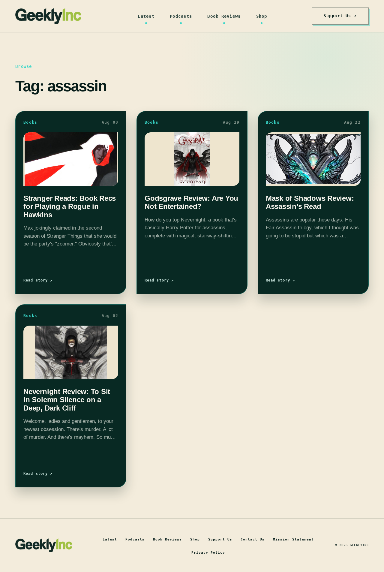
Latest (146, 16)
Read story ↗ (37, 280)
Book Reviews (224, 16)
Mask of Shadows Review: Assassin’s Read (310, 202)
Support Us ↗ (340, 16)
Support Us (220, 539)
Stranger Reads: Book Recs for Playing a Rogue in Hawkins (69, 206)
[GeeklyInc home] (48, 16)
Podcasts (181, 16)
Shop (261, 16)
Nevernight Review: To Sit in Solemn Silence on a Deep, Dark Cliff (66, 399)
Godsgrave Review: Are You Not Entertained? (191, 202)
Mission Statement (293, 539)
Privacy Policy (208, 553)
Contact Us (253, 539)
